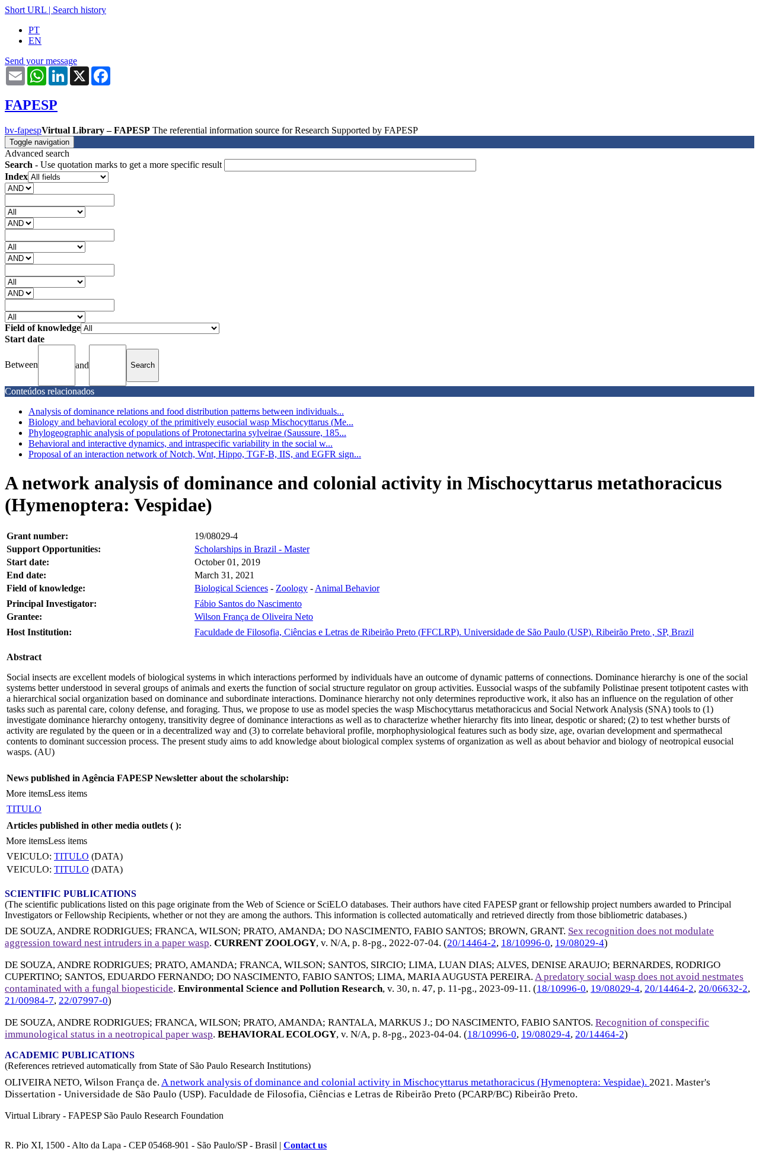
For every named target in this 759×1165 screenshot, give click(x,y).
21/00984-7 (29, 1000)
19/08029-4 (579, 942)
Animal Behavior (347, 588)
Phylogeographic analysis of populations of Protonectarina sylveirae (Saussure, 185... (187, 433)
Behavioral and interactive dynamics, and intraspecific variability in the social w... (180, 443)
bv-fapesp (23, 130)
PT (34, 30)
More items (27, 793)
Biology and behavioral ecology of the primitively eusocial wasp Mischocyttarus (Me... (190, 422)
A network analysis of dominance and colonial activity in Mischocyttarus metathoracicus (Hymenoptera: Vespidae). (405, 1082)
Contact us (305, 1145)
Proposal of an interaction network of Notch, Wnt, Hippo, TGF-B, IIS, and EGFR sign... (194, 454)
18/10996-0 (525, 942)
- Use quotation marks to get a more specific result (114, 165)
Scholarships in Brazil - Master (252, 549)
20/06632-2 (723, 988)
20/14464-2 (471, 942)
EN (35, 41)
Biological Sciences (231, 588)
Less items (67, 793)
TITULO (24, 809)
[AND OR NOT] (19, 188)
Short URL (25, 10)
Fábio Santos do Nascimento (248, 604)
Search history (79, 10)
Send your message (41, 61)
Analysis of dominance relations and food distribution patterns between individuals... (186, 411)
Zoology (292, 588)
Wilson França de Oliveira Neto (253, 617)
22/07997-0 (83, 1000)
